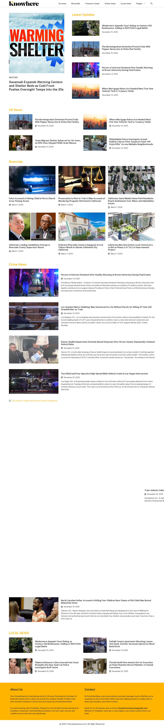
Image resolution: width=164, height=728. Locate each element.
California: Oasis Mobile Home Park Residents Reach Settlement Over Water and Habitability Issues (131, 201)
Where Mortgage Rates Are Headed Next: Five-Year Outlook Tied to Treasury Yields (127, 89)
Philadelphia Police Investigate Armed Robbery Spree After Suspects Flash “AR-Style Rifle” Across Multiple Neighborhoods (131, 141)
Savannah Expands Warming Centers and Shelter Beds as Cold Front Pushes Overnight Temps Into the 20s (36, 85)
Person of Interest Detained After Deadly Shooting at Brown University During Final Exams (127, 68)
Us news (62, 3)
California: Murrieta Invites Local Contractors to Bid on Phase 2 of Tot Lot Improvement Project (130, 247)
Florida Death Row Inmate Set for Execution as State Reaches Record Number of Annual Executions (131, 665)
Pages (139, 3)
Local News (19, 633)
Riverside (75, 3)
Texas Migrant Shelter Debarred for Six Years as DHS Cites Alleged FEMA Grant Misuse (57, 141)
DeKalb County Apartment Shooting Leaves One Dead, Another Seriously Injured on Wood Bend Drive (132, 644)
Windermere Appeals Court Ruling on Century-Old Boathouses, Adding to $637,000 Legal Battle (127, 26)
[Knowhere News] (24, 3)
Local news (126, 3)
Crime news (110, 3)
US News (15, 110)
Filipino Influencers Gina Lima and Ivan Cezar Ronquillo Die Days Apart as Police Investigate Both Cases (57, 665)
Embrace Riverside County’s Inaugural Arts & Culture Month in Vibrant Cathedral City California (80, 247)
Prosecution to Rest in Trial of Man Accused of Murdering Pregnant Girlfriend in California (81, 199)
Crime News (18, 264)
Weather (13, 77)
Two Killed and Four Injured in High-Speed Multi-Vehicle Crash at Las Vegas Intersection (104, 373)
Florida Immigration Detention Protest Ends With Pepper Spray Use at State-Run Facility (126, 47)
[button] (151, 3)
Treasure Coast (92, 3)
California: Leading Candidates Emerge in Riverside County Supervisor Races (29, 246)
